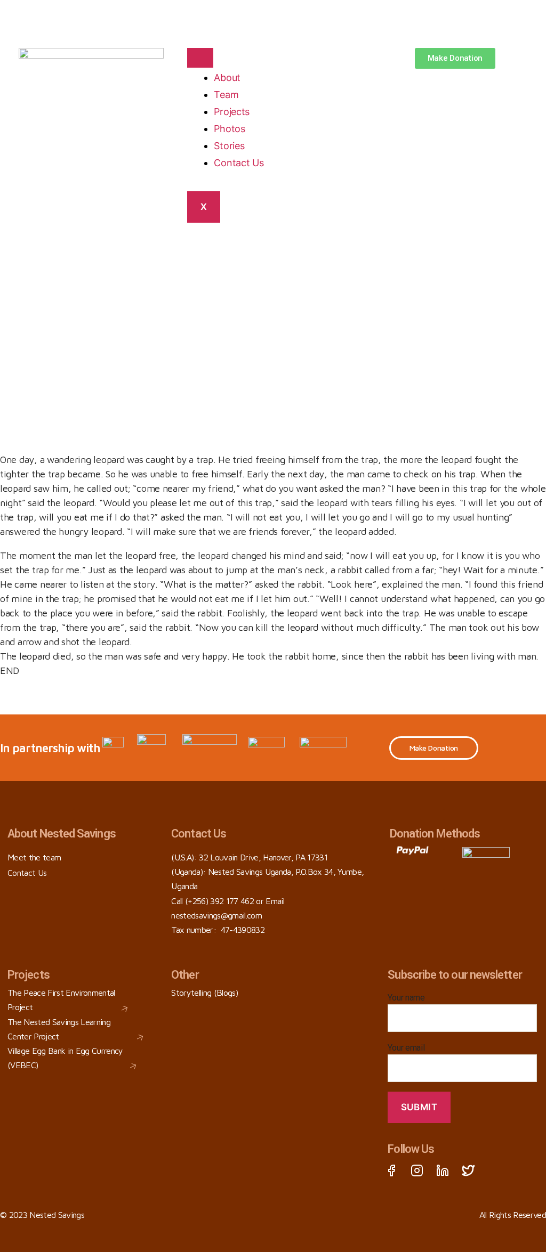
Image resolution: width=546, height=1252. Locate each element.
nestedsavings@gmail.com (216, 915)
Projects (232, 111)
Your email (406, 1048)
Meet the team (34, 857)
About (227, 77)
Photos (229, 128)
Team (226, 94)
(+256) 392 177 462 (219, 901)
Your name (406, 998)
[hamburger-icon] (200, 58)
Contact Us (238, 162)
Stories (229, 145)
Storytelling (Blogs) (204, 992)
